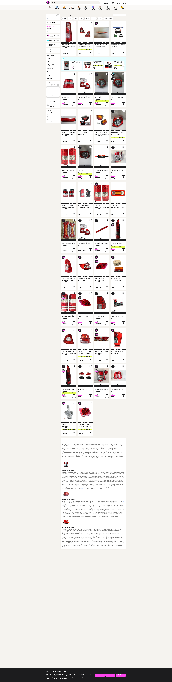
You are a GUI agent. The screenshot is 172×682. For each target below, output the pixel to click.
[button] (123, 65)
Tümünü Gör (121, 59)
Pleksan (94, 18)
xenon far (83, 488)
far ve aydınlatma (79, 457)
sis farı (123, 501)
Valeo (100, 18)
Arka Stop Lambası (80, 11)
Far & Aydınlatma (71, 11)
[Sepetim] (113, 2)
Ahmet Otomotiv (108, 18)
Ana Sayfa (48, 11)
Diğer (70, 18)
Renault (64, 18)
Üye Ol (120, 3)
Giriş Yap (124, 3)
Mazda (87, 18)
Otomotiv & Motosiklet (56, 11)
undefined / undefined (53, 18)
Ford (76, 18)
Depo (81, 18)
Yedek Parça (64, 11)
